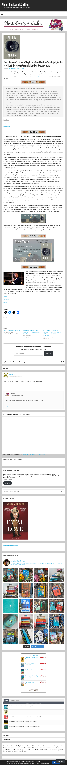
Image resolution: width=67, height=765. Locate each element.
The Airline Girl (29, 670)
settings (47, 763)
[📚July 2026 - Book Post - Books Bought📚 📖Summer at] (56, 575)
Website (6, 303)
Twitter (5, 296)
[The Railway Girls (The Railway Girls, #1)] (22, 686)
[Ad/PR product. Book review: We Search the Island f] (56, 590)
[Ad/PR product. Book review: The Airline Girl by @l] (10, 575)
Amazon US (7, 126)
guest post (26, 362)
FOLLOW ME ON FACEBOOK (10, 545)
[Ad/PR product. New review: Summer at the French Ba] (56, 636)
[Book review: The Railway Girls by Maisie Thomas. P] (41, 575)
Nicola (22, 68)
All (40, 703)
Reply (5, 387)
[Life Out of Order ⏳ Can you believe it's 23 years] (10, 621)
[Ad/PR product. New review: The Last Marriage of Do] (41, 636)
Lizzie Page (28, 670)
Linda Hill (12, 374)
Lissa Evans (28, 659)
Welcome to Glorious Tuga (32, 676)
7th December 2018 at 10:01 (17, 395)
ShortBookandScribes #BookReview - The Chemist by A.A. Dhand (23, 721)
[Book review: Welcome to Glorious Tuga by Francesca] (26, 575)
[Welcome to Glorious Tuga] (22, 679)
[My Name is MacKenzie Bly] (22, 661)
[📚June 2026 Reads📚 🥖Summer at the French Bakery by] (41, 621)
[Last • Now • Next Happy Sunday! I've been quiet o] (26, 636)
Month (36, 703)
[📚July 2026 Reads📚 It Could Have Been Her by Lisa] (10, 590)
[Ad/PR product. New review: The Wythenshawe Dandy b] (26, 590)
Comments (12, 700)
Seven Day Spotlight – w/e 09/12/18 (12, 330)
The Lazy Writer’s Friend (40, 76)
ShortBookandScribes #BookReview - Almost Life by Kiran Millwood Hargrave (25, 716)
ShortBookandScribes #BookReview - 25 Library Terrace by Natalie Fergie (24, 726)
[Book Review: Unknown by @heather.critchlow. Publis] (10, 636)
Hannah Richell (28, 664)
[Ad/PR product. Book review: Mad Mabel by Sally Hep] (26, 606)
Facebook (6, 299)
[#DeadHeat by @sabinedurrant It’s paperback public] (41, 590)
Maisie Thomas (28, 683)
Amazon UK (7, 123)
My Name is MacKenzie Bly (31, 658)
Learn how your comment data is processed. (34, 454)
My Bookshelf (33, 655)
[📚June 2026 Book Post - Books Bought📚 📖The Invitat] (26, 621)
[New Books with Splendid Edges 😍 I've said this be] (56, 606)
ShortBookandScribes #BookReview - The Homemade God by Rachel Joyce (25, 711)
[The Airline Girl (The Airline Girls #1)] (22, 673)
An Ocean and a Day (30, 663)
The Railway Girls (29, 682)
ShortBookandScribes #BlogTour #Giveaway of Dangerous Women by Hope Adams (31, 332)
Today (27, 703)
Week (32, 703)
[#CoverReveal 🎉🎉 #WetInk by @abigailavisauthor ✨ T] (10, 606)
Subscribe (48, 353)
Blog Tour (7, 362)
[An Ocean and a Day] (22, 667)
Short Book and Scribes (15, 5)
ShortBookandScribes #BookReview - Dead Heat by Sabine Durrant (23, 706)
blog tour (21, 362)
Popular (6, 700)
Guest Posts (13, 362)
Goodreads (6, 306)
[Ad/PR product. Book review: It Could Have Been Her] (41, 606)
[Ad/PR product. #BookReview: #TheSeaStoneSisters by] (56, 621)
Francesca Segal (28, 676)
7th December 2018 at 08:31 (16, 376)
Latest (17, 700)
